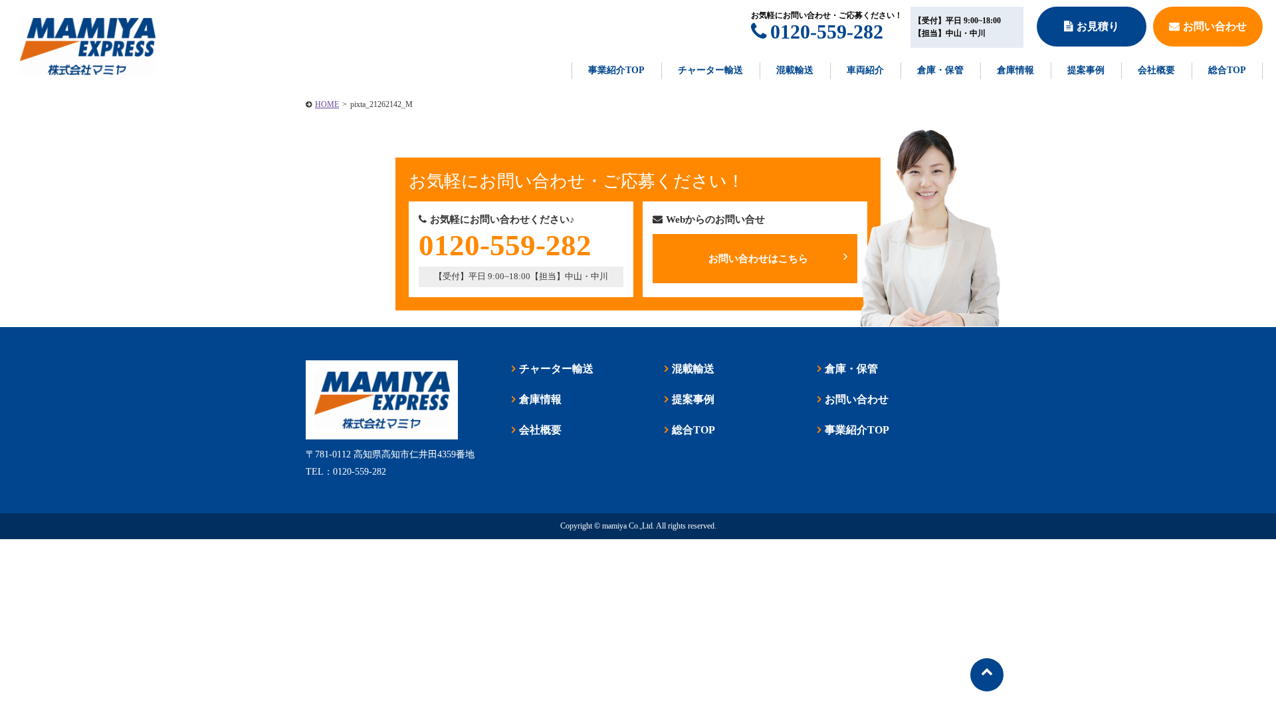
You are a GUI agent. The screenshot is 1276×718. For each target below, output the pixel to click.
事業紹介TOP (616, 70)
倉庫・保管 (940, 70)
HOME (327, 104)
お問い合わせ (1215, 26)
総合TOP (1227, 70)
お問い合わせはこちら (758, 258)
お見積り (1098, 26)
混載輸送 (794, 70)
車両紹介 (865, 70)
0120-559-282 (826, 32)
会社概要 (1156, 70)
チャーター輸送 (710, 70)
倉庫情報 (1015, 70)
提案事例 (1086, 70)
